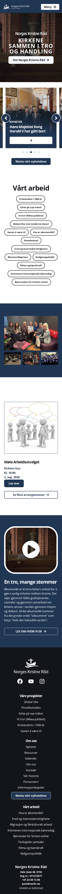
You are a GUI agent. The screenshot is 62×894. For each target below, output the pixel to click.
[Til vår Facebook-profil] (20, 681)
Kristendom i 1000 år (30, 199)
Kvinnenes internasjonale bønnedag (31, 273)
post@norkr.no (31, 883)
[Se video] (31, 550)
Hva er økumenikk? (44, 232)
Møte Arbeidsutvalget (21, 462)
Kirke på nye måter (31, 207)
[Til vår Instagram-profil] (42, 681)
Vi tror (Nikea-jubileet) (31, 215)
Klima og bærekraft (31, 265)
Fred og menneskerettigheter (31, 248)
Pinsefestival (31, 240)
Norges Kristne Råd (31, 866)
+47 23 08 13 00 (31, 879)
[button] (5, 118)
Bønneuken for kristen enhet (31, 282)
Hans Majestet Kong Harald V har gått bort (27, 128)
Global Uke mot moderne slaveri (31, 223)
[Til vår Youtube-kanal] (31, 681)
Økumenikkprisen (18, 257)
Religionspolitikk (45, 257)
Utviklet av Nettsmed (31, 888)
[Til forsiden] (16, 7)
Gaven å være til (16, 232)
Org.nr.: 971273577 (31, 876)
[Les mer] (31, 140)
